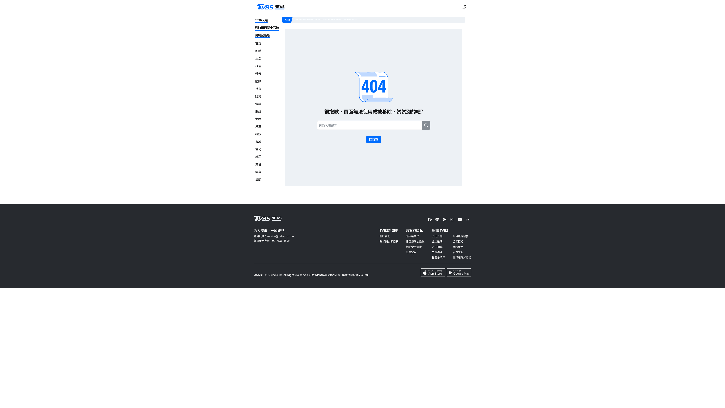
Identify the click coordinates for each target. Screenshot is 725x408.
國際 (258, 81)
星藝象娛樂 (438, 257)
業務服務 (458, 247)
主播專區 (437, 252)
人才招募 (437, 247)
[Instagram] (452, 219)
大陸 (258, 119)
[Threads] (445, 219)
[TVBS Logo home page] (271, 7)
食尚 (258, 149)
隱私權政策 (412, 236)
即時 (258, 51)
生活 (258, 58)
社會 (258, 89)
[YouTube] (460, 219)
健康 (258, 104)
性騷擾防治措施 (415, 241)
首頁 (258, 43)
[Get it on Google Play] (459, 272)
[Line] (437, 219)
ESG (258, 141)
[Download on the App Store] (433, 272)
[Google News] (467, 219)
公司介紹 (437, 236)
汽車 (258, 126)
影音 (258, 164)
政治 (258, 66)
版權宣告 (411, 252)
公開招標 (458, 241)
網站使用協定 (414, 247)
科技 (258, 134)
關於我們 (384, 236)
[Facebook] (429, 219)
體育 (258, 96)
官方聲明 (458, 252)
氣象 (258, 172)
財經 (258, 111)
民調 (258, 179)
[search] (426, 125)
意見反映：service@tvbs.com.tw (274, 236)
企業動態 (437, 241)
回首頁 (373, 139)
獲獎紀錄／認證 (462, 257)
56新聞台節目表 (388, 241)
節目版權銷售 (461, 236)
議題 (258, 157)
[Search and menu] (464, 7)
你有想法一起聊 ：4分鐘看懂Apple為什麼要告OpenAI (325, 20)
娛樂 (258, 73)
